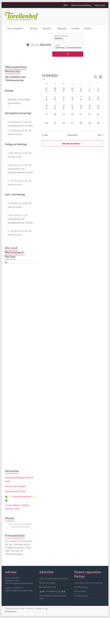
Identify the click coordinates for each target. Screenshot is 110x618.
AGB (66, 5)
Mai (99, 135)
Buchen (34, 28)
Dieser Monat (72, 135)
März (46, 135)
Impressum (99, 5)
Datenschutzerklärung (81, 5)
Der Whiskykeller (81, 587)
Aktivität (46, 28)
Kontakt (75, 28)
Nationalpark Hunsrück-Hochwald (88, 583)
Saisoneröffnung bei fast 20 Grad (53, 579)
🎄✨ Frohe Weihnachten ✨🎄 (52, 591)
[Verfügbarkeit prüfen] (67, 54)
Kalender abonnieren (71, 144)
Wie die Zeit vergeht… (16, 486)
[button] (68, 79)
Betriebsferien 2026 (15, 491)
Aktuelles (62, 28)
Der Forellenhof (15, 28)
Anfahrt (87, 28)
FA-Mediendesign (81, 596)
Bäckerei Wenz (80, 591)
